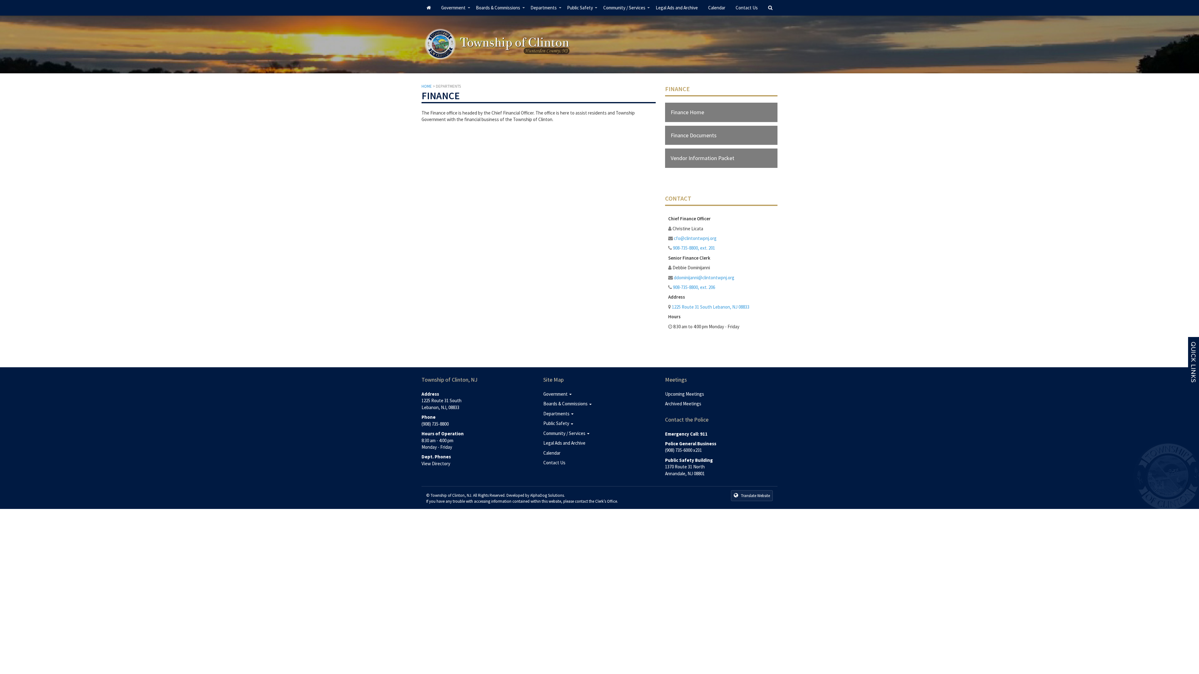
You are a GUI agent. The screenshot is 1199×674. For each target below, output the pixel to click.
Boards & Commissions (500, 10)
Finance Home (687, 112)
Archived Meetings (683, 404)
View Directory (436, 463)
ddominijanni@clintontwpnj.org (704, 278)
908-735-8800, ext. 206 (694, 287)
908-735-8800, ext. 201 (694, 248)
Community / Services (626, 10)
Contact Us (747, 8)
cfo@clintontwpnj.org (695, 238)
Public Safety (582, 10)
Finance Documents (694, 135)
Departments (546, 10)
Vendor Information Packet (702, 158)
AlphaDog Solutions (547, 495)
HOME (427, 86)
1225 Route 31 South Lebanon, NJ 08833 (710, 307)
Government (456, 10)
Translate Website (755, 495)
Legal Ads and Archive (677, 8)
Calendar (716, 8)
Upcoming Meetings (684, 394)
